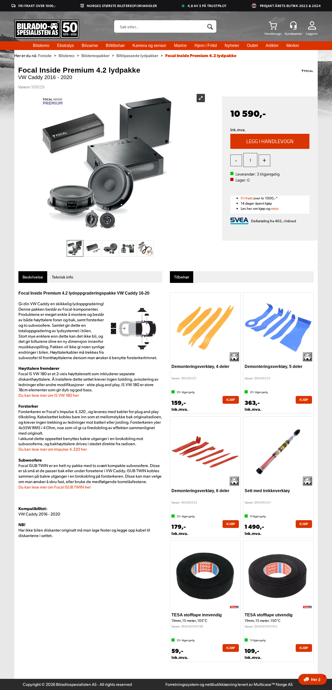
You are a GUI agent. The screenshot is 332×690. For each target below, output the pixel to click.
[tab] (32, 277)
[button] (312, 679)
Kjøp (270, 141)
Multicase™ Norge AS (273, 684)
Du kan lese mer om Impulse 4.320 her (52, 449)
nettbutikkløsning (221, 684)
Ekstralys (65, 45)
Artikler (272, 45)
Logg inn (312, 34)
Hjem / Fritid (206, 45)
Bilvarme (90, 45)
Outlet (252, 45)
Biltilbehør (115, 45)
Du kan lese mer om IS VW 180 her (48, 395)
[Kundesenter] (293, 25)
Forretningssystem (182, 684)
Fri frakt (246, 198)
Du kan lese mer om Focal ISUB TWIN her (54, 487)
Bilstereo (41, 45)
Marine (180, 45)
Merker (292, 45)
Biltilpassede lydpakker (137, 55)
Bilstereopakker (95, 55)
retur (275, 208)
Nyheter (232, 45)
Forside (45, 55)
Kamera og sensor (149, 45)
